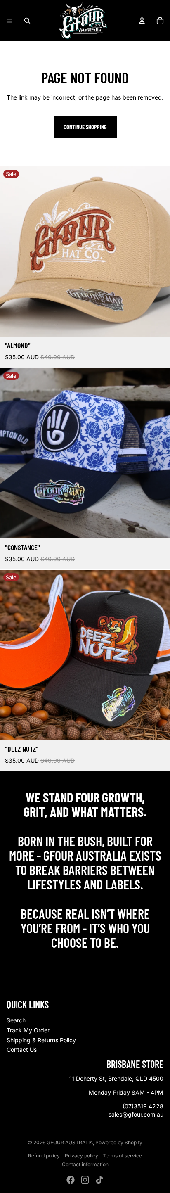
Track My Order (28, 1030)
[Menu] (9, 20)
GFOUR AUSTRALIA (70, 1142)
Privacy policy (81, 1156)
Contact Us (22, 1049)
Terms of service (122, 1156)
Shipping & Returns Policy (41, 1040)
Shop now (85, 960)
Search (16, 1020)
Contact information (85, 1164)
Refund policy (44, 1156)
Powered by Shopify (118, 1142)
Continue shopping (85, 126)
